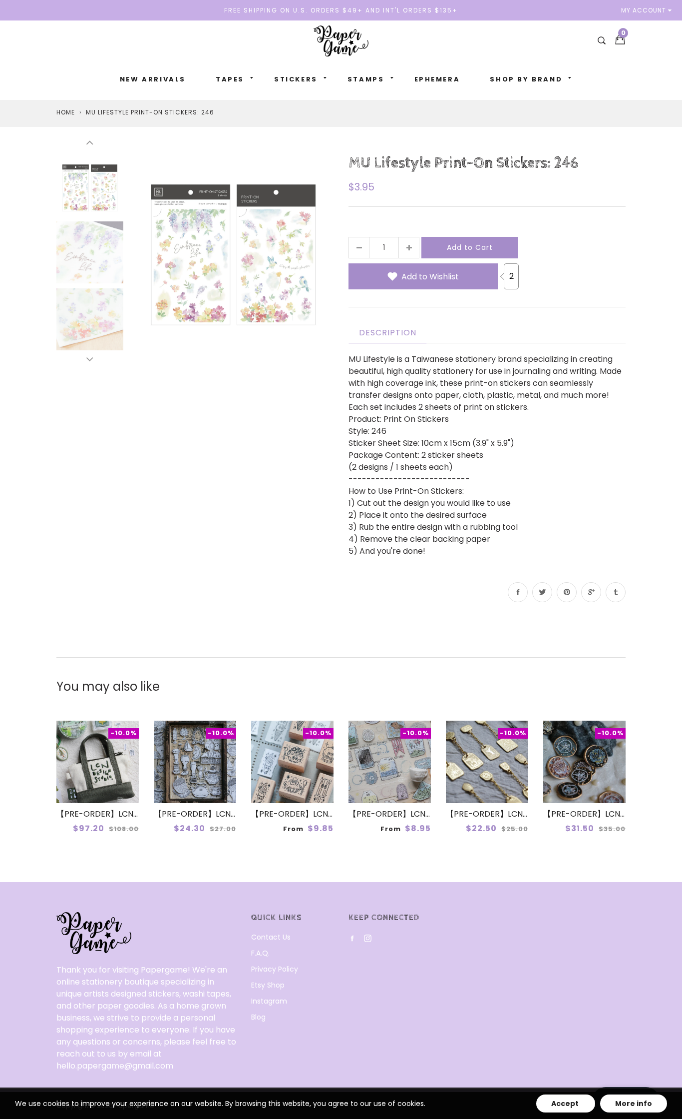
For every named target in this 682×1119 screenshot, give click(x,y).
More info (633, 1104)
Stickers (296, 79)
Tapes (230, 79)
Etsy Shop (268, 985)
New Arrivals (153, 79)
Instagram (269, 1001)
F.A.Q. (260, 953)
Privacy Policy (274, 969)
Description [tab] (387, 332)
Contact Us (271, 937)
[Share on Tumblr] (616, 592)
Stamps (365, 79)
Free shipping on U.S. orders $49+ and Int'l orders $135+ (341, 10)
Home (65, 112)
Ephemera (437, 79)
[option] (233, 252)
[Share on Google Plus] (591, 592)
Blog (258, 1017)
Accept (565, 1104)
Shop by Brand (526, 79)
